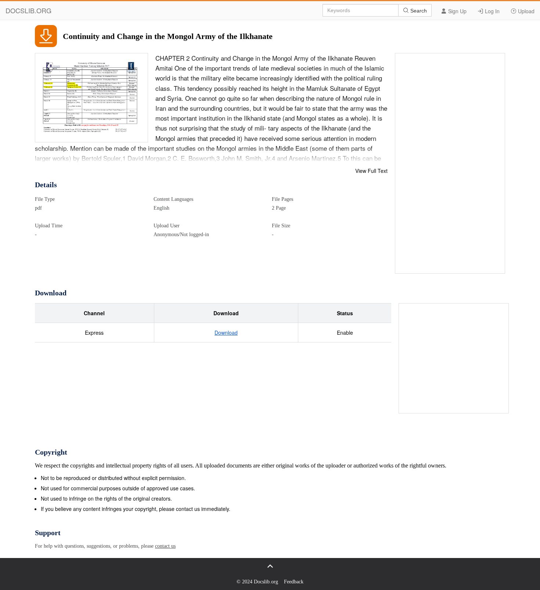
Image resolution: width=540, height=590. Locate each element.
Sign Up (457, 11)
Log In (491, 11)
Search (418, 11)
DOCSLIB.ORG (28, 10)
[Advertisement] (450, 163)
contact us (165, 546)
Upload (525, 11)
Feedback (293, 581)
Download (226, 332)
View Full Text (371, 170)
